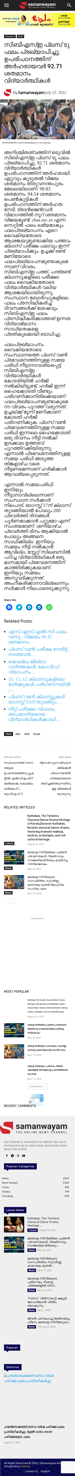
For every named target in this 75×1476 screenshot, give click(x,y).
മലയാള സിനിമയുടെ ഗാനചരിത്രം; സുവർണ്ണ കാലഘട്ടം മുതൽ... (44, 1261)
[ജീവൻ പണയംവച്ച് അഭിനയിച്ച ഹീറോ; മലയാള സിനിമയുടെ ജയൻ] (14, 1325)
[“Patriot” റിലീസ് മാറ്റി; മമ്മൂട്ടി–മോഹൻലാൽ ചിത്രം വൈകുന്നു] (14, 1305)
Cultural (9, 843)
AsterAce (25, 1466)
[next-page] (12, 901)
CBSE (26, 733)
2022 (17, 733)
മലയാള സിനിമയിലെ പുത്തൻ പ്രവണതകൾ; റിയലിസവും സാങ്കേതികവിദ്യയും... (48, 1241)
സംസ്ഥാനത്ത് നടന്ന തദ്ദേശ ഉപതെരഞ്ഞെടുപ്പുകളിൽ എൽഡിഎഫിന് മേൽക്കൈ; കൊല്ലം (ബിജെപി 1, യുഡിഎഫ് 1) (19, 778)
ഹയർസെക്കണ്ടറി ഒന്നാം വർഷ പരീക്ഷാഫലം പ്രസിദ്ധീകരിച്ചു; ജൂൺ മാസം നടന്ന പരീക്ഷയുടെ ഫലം (34, 1432)
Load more (36, 1086)
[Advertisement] (38, 945)
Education (10, 36)
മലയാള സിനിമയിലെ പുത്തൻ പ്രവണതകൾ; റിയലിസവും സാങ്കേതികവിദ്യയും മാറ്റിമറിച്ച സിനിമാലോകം (47, 1029)
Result (36, 733)
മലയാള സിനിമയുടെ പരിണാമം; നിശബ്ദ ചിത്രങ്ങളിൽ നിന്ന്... (42, 1281)
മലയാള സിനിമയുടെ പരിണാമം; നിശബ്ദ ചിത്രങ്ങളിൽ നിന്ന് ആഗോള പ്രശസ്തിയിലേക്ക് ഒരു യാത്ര (47, 1070)
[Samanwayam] (8, 92)
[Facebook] (7, 1156)
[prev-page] (6, 901)
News (20, 36)
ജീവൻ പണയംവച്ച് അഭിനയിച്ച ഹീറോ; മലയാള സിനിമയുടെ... (48, 1320)
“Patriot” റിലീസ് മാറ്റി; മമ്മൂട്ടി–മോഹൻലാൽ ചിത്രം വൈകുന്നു (47, 1301)
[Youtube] (23, 1156)
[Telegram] (12, 1156)
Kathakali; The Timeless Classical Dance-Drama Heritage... (43, 1221)
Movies (8, 868)
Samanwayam (31, 92)
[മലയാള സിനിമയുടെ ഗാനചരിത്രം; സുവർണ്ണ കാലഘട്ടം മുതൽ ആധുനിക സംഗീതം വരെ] (14, 882)
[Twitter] (18, 1156)
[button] (6, 5)
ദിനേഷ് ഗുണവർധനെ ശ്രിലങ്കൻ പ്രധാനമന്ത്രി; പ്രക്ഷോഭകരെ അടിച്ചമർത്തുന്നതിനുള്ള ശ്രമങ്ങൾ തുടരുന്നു (55, 778)
